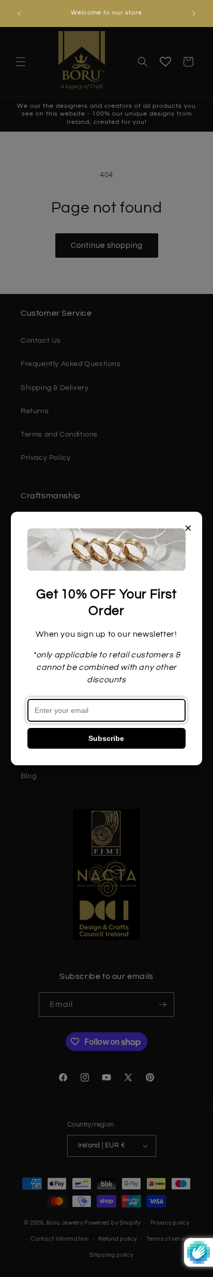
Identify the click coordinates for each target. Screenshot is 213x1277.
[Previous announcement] (19, 13)
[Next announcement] (193, 13)
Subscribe (106, 738)
